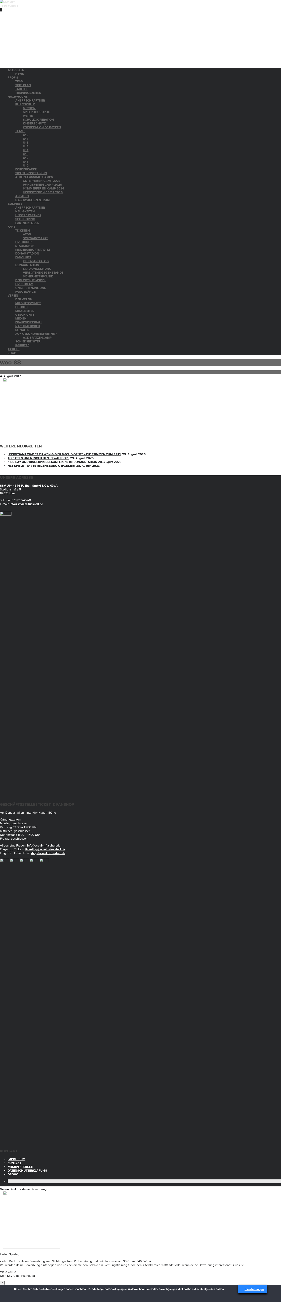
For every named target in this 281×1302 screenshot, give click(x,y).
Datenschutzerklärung (27, 1171)
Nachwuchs (18, 97)
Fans (11, 227)
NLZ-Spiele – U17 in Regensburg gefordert (42, 466)
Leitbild (21, 307)
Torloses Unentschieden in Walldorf (38, 458)
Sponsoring (25, 219)
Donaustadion (27, 265)
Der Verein (23, 299)
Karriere (22, 345)
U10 (25, 166)
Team (19, 81)
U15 (25, 146)
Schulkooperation (38, 120)
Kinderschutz (34, 123)
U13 (25, 154)
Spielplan (23, 85)
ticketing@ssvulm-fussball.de (45, 849)
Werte (28, 116)
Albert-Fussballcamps (34, 177)
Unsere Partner (28, 215)
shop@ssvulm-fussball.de (48, 853)
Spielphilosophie (36, 112)
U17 (25, 139)
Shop (12, 353)
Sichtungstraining (31, 173)
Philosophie (25, 104)
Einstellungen (254, 1289)
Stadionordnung (37, 269)
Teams (20, 131)
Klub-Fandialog (36, 261)
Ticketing (23, 231)
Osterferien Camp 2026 (42, 181)
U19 (25, 135)
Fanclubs (23, 257)
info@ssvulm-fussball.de (26, 504)
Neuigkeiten (25, 211)
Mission (29, 108)
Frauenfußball (28, 322)
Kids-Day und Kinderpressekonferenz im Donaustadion (52, 462)
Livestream (24, 284)
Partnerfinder (27, 223)
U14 (25, 150)
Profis (13, 78)
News (19, 74)
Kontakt (14, 1163)
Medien (21, 318)
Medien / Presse (20, 1167)
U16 (25, 143)
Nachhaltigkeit (27, 326)
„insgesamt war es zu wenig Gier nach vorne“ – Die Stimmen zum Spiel (64, 454)
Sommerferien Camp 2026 (43, 188)
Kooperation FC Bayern (42, 127)
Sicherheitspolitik (38, 276)
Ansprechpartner (30, 100)
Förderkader (26, 169)
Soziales (22, 330)
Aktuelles (16, 70)
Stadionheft (25, 246)
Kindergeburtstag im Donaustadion (32, 251)
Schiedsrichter (28, 341)
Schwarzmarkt (35, 238)
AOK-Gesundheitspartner (36, 334)
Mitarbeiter (24, 311)
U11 (25, 162)
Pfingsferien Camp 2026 (42, 185)
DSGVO (13, 1174)
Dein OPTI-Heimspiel (30, 280)
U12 (25, 158)
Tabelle (21, 89)
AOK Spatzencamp (37, 338)
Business (15, 204)
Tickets (13, 349)
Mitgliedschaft (28, 303)
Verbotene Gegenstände (43, 273)
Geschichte (24, 315)
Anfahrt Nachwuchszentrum (32, 198)
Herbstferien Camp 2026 (43, 192)
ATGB (27, 234)
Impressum (16, 1159)
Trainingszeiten (28, 93)
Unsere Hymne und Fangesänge (30, 290)
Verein (13, 296)
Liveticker (23, 242)
